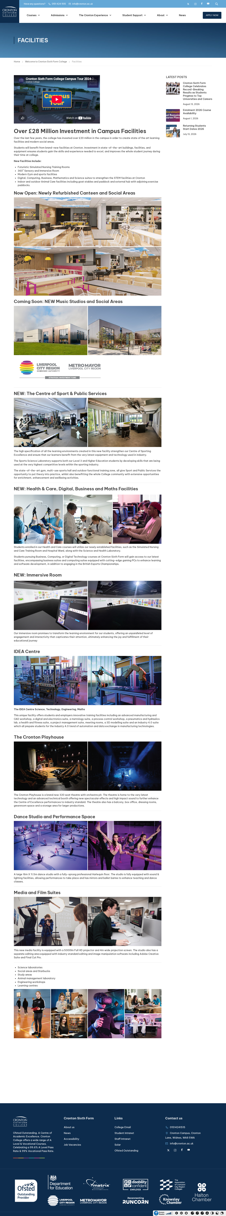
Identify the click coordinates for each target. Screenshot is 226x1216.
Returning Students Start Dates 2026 (194, 127)
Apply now (212, 15)
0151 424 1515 (59, 3)
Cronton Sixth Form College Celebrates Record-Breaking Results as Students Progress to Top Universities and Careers (197, 90)
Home (17, 61)
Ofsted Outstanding (126, 1150)
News (182, 15)
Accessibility (71, 1138)
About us (69, 1127)
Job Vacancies (72, 1144)
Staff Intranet (123, 1138)
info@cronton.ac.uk (82, 3)
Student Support (132, 15)
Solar (118, 1144)
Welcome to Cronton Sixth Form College (46, 61)
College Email (123, 1127)
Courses (31, 15)
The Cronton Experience (93, 15)
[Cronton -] (9, 11)
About (161, 15)
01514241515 (177, 1127)
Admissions (57, 15)
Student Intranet (124, 1133)
